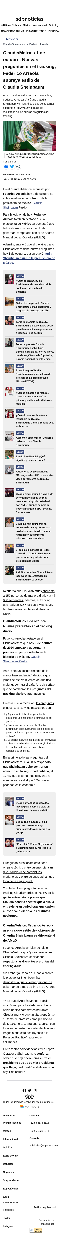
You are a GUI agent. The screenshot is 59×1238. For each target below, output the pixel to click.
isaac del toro (36, 31)
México (27, 25)
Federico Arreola (38, 44)
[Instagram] (34, 1090)
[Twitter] (12, 166)
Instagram (8, 1226)
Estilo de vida (10, 1155)
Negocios (8, 1172)
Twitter (6, 1218)
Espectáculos (10, 1188)
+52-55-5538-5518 (39, 1122)
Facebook (8, 1210)
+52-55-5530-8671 (39, 1131)
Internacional (40, 25)
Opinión (53, 25)
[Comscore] (29, 1106)
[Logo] (29, 19)
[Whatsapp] (18, 166)
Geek (6, 1197)
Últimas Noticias (12, 25)
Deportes (8, 1164)
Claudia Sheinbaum (14, 44)
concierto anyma (12, 31)
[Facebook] (6, 166)
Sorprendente (11, 1180)
